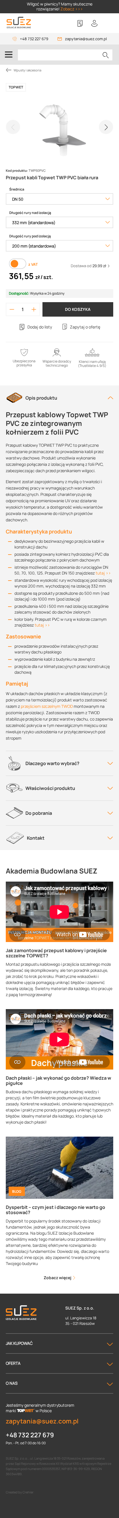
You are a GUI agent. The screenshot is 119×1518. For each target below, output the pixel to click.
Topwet (16, 87)
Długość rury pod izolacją (30, 236)
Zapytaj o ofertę (85, 327)
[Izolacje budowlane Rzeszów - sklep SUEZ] (19, 23)
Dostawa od (88, 265)
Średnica (16, 189)
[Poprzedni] (13, 127)
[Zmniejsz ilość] (11, 309)
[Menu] (8, 54)
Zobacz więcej (58, 1277)
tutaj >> (103, 573)
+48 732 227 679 (34, 38)
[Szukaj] (105, 55)
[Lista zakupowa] (80, 23)
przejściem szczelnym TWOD (47, 706)
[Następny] (106, 127)
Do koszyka (77, 309)
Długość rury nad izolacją (30, 213)
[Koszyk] (109, 23)
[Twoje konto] (94, 23)
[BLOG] (59, 1167)
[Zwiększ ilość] (33, 309)
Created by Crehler (20, 1492)
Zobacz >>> (71, 9)
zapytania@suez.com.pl (86, 38)
